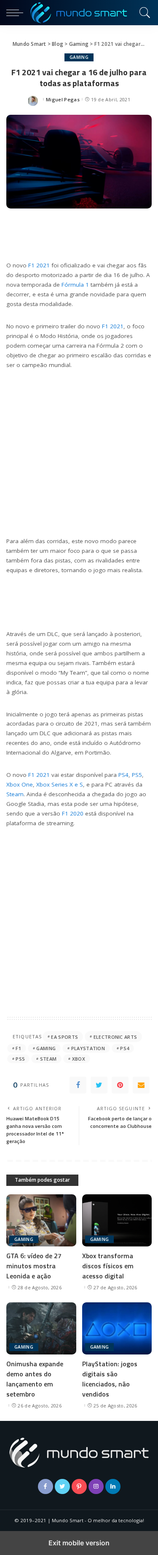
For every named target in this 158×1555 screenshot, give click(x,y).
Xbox (78, 1059)
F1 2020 (72, 813)
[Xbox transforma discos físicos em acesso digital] (117, 1220)
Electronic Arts (115, 1037)
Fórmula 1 (75, 284)
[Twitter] (99, 1085)
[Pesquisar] (143, 12)
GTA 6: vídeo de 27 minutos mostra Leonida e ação (34, 1266)
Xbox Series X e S (59, 784)
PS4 (123, 775)
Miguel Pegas (63, 99)
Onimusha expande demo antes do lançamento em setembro (34, 1379)
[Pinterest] (120, 1085)
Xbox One (19, 784)
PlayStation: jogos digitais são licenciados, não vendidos (109, 1379)
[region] (79, 451)
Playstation (88, 1048)
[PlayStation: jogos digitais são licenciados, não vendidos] (117, 1328)
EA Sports (64, 1037)
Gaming (79, 57)
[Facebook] (78, 1085)
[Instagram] (96, 1486)
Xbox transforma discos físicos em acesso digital (108, 1266)
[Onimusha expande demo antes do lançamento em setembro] (41, 1328)
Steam (15, 794)
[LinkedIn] (113, 1486)
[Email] (141, 1085)
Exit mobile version (79, 1543)
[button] (16, 12)
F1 (18, 1048)
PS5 (137, 775)
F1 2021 (39, 265)
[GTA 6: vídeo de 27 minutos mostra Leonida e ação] (41, 1220)
